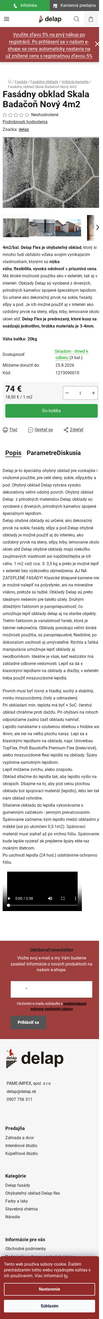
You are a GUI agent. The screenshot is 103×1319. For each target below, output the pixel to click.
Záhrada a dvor (19, 1137)
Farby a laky (16, 1201)
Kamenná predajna (78, 5)
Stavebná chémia (21, 1208)
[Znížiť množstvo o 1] (67, 393)
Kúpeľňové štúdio (21, 1153)
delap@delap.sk (21, 1091)
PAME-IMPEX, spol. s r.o (29, 1083)
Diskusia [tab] (69, 453)
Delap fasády (17, 1185)
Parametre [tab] (42, 453)
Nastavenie (49, 1289)
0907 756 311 (19, 1099)
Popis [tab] (13, 453)
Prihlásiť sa (28, 1022)
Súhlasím (49, 1305)
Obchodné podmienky (25, 1248)
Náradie (12, 1216)
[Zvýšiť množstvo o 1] (93, 393)
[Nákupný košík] (91, 18)
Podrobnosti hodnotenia (25, 121)
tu (66, 1275)
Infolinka (29, 5)
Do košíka (51, 410)
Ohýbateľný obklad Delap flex (32, 1193)
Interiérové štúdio (21, 1145)
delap (24, 129)
